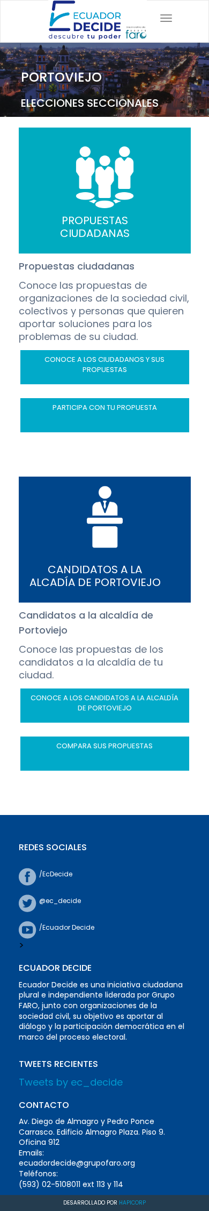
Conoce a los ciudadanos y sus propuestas (104, 364)
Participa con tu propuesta (105, 407)
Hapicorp (132, 1203)
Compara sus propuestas (104, 746)
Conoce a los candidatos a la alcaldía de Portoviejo (104, 703)
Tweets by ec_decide (71, 1082)
